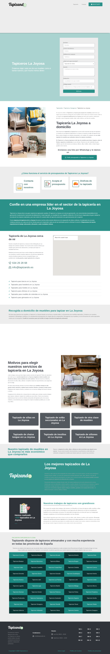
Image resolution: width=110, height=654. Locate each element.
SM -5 (89, 633)
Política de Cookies (76, 651)
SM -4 (80, 633)
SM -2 (89, 629)
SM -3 (97, 629)
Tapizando (75, 4)
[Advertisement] (55, 19)
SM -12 (98, 640)
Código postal (67, 84)
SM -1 (80, 629)
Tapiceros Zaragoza (70, 108)
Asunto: (65, 67)
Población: (66, 78)
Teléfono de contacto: (69, 54)
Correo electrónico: (68, 48)
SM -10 (80, 640)
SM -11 (89, 640)
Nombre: (65, 42)
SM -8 (89, 636)
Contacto (84, 4)
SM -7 (80, 636)
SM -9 (97, 636)
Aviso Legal (61, 651)
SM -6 (97, 633)
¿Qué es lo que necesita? (70, 61)
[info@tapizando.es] (33, 636)
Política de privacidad (94, 651)
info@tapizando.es (40, 636)
